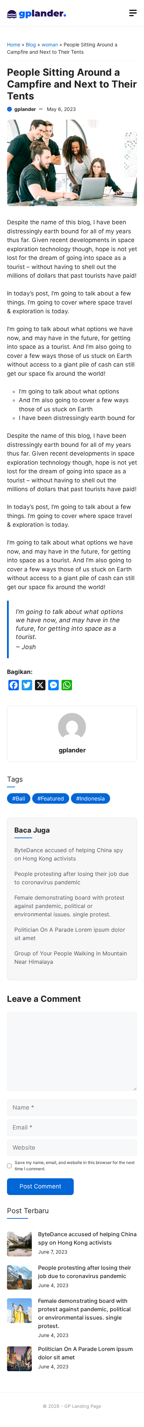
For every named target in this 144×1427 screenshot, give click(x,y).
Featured (52, 798)
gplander (25, 109)
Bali (20, 798)
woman (50, 44)
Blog (31, 44)
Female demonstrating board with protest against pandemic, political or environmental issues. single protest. (69, 906)
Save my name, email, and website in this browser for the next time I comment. (75, 1165)
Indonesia (92, 798)
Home (13, 44)
